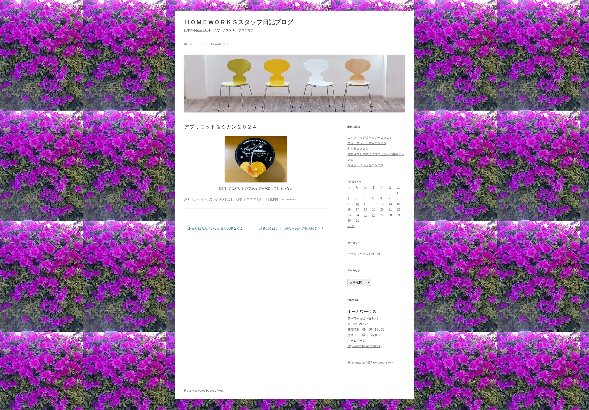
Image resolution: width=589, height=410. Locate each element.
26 (373, 215)
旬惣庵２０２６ (357, 148)
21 (390, 209)
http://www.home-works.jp (364, 346)
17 (357, 209)
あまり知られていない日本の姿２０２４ (215, 228)
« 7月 (351, 226)
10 (357, 204)
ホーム (188, 44)
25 (365, 215)
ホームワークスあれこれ (217, 199)
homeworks (288, 199)
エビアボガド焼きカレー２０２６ (369, 137)
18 (365, 209)
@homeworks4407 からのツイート (370, 362)
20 (382, 209)
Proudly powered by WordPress (204, 390)
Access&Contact (215, 44)
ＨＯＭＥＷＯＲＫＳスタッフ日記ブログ (238, 22)
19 (373, 209)
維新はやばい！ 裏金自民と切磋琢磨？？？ (293, 228)
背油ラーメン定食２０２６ (365, 165)
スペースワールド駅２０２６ (366, 143)
